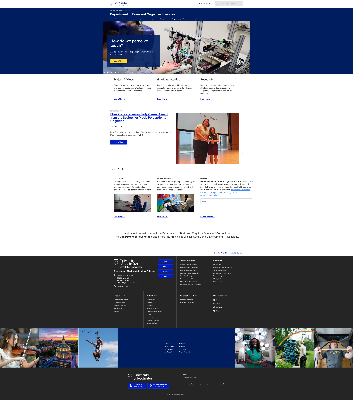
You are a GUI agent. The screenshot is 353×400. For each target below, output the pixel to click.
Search (185, 374)
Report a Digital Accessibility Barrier (228, 253)
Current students (119, 303)
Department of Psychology (136, 236)
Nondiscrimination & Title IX (222, 273)
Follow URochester (185, 352)
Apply (201, 4)
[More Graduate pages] (156, 19)
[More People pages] (128, 19)
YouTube (184, 344)
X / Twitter (170, 347)
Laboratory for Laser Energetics (190, 285)
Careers (165, 271)
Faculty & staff (119, 308)
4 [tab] (125, 72)
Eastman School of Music (188, 270)
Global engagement (219, 270)
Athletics (219, 307)
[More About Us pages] (118, 19)
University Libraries (186, 300)
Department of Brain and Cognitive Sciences (142, 14)
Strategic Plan (218, 279)
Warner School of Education (189, 282)
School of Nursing (186, 276)
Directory (150, 306)
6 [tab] (132, 72)
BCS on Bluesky (206, 216)
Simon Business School (187, 279)
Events (200, 19)
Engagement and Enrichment (181, 19)
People (124, 19)
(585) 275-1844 (122, 286)
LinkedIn (183, 349)
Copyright (206, 384)
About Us (113, 19)
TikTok (183, 347)
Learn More (118, 61)
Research (163, 19)
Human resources (153, 308)
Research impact (218, 276)
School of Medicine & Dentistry (190, 273)
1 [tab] (115, 72)
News (194, 19)
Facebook (169, 344)
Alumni (116, 311)
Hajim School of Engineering (189, 267)
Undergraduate (137, 19)
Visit (205, 4)
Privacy (199, 384)
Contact (149, 303)
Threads (169, 352)
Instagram (170, 349)
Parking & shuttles (153, 320)
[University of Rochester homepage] (120, 4)
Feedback (191, 384)
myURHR (150, 317)
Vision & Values (218, 282)
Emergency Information (218, 384)
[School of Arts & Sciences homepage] (128, 263)
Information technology (154, 311)
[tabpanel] (176, 47)
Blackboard (151, 300)
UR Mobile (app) (152, 323)
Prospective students (121, 300)
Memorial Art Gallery (187, 303)
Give (210, 4)
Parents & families (120, 306)
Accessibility (217, 264)
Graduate (151, 19)
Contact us (223, 233)
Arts (217, 311)
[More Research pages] (168, 19)
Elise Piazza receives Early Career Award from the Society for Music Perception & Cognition (139, 117)
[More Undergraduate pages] (144, 19)
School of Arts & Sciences (120, 11)
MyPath (149, 314)
